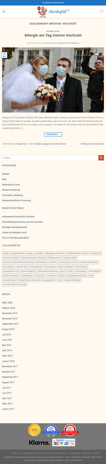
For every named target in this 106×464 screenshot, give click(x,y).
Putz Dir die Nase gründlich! (15, 237)
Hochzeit (56, 144)
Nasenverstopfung (11, 190)
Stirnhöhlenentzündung (77, 276)
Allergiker (39, 253)
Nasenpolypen (50, 267)
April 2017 (7, 398)
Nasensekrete (81, 267)
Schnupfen (51, 276)
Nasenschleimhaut (66, 267)
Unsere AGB (74, 453)
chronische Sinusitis (11, 258)
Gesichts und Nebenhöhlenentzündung (18, 262)
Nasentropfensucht (10, 271)
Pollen (70, 271)
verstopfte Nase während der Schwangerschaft (36, 280)
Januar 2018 (8, 361)
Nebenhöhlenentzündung (47, 271)
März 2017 (7, 403)
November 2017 (10, 366)
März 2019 (7, 356)
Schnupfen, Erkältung (12, 195)
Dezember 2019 (9, 313)
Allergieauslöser (17, 253)
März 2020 (7, 302)
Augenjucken (47, 144)
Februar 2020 (8, 308)
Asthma (85, 253)
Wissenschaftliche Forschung (16, 200)
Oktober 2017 (8, 371)
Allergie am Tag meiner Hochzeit (53, 35)
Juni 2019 (7, 340)
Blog (57, 31)
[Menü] (3, 11)
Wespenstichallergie (72, 280)
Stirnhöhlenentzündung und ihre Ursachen (22, 222)
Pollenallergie (80, 271)
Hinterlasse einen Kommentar (92, 144)
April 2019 (7, 350)
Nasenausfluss (36, 267)
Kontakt (97, 453)
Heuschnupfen (64, 262)
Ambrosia (61, 253)
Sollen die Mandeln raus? (14, 232)
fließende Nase (54, 258)
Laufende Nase (22, 267)
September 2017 (10, 377)
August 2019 (8, 329)
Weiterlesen (53, 134)
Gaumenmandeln (69, 258)
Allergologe (50, 253)
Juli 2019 (6, 334)
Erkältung (42, 258)
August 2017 (8, 382)
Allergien (29, 253)
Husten (75, 262)
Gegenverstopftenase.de (68, 43)
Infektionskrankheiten (89, 262)
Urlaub (90, 276)
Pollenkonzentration (10, 276)
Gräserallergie (41, 262)
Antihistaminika (73, 253)
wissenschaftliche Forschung (14, 284)
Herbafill (52, 262)
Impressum (86, 453)
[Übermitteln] (101, 157)
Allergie (50, 31)
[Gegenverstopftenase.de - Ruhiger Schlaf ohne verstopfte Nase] (53, 12)
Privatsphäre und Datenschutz (53, 453)
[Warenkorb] (101, 12)
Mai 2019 (6, 345)
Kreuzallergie (8, 267)
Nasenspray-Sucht (11, 184)
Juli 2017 (6, 387)
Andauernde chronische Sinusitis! (18, 216)
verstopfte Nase (9, 280)
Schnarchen (40, 276)
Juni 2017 (7, 393)
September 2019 (10, 324)
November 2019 (10, 318)
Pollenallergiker (95, 271)
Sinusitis (61, 276)
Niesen (63, 144)
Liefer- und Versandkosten (23, 453)
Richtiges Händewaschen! (14, 227)
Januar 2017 (8, 409)
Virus (60, 280)
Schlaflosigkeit (27, 276)
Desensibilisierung (28, 258)
